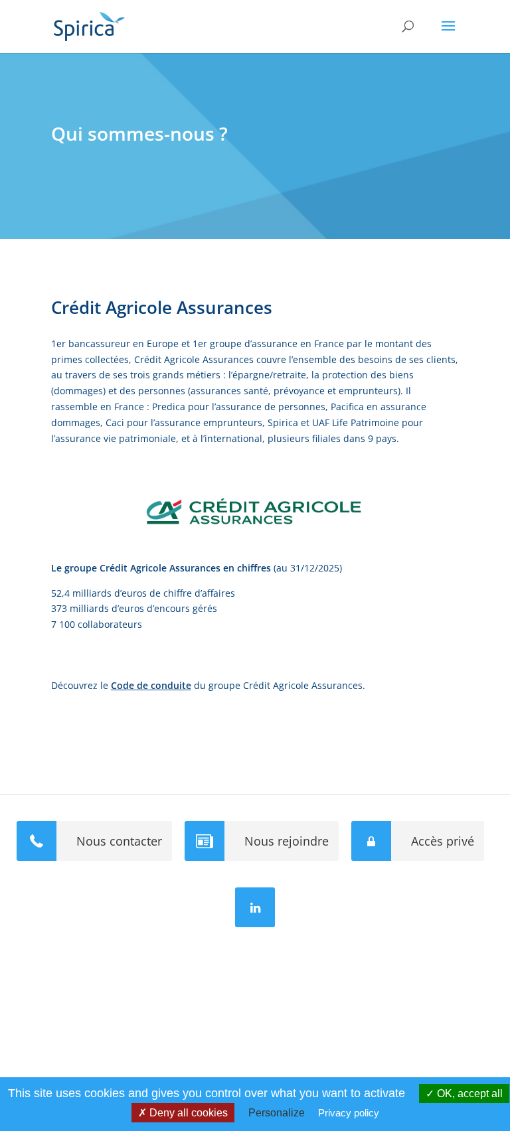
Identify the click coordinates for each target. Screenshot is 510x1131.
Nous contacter (119, 841)
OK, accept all (468, 1093)
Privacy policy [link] (348, 1112)
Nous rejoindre (286, 841)
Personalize (276, 1112)
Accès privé (442, 841)
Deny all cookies (187, 1112)
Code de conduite (151, 685)
